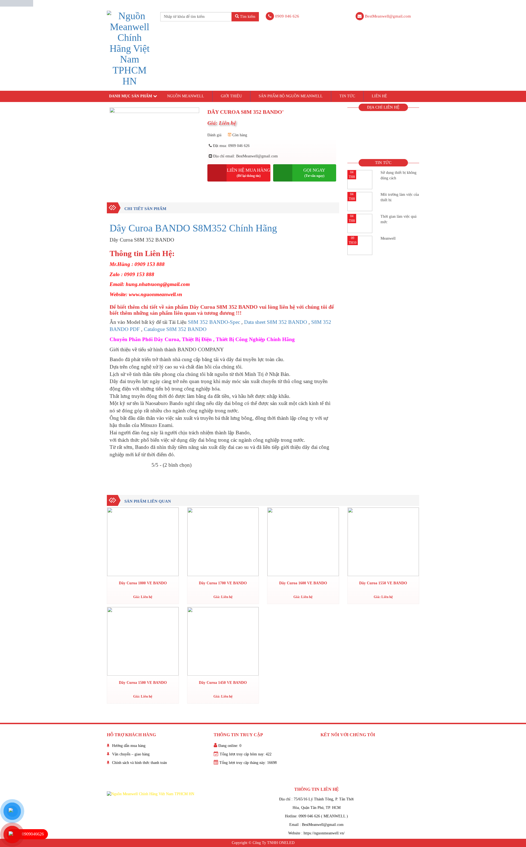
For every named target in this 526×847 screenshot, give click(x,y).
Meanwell (388, 238)
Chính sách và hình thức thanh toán (139, 763)
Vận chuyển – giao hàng (131, 754)
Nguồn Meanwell (185, 96)
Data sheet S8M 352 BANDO (275, 322)
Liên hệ (379, 96)
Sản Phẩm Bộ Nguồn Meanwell (291, 96)
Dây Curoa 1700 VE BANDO (223, 583)
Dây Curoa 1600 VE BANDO (303, 583)
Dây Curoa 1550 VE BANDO (383, 583)
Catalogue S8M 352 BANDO (175, 329)
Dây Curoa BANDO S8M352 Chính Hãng (193, 228)
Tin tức (347, 96)
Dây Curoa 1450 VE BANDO (223, 683)
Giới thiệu (231, 96)
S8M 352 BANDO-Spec (214, 322)
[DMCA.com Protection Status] (16, 3)
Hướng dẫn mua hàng (128, 746)
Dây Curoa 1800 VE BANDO (143, 583)
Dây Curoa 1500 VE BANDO (143, 683)
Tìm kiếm (247, 17)
